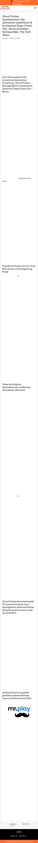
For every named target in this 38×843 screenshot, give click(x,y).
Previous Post (12, 824)
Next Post (25, 824)
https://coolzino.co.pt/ (25, 841)
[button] (35, 7)
